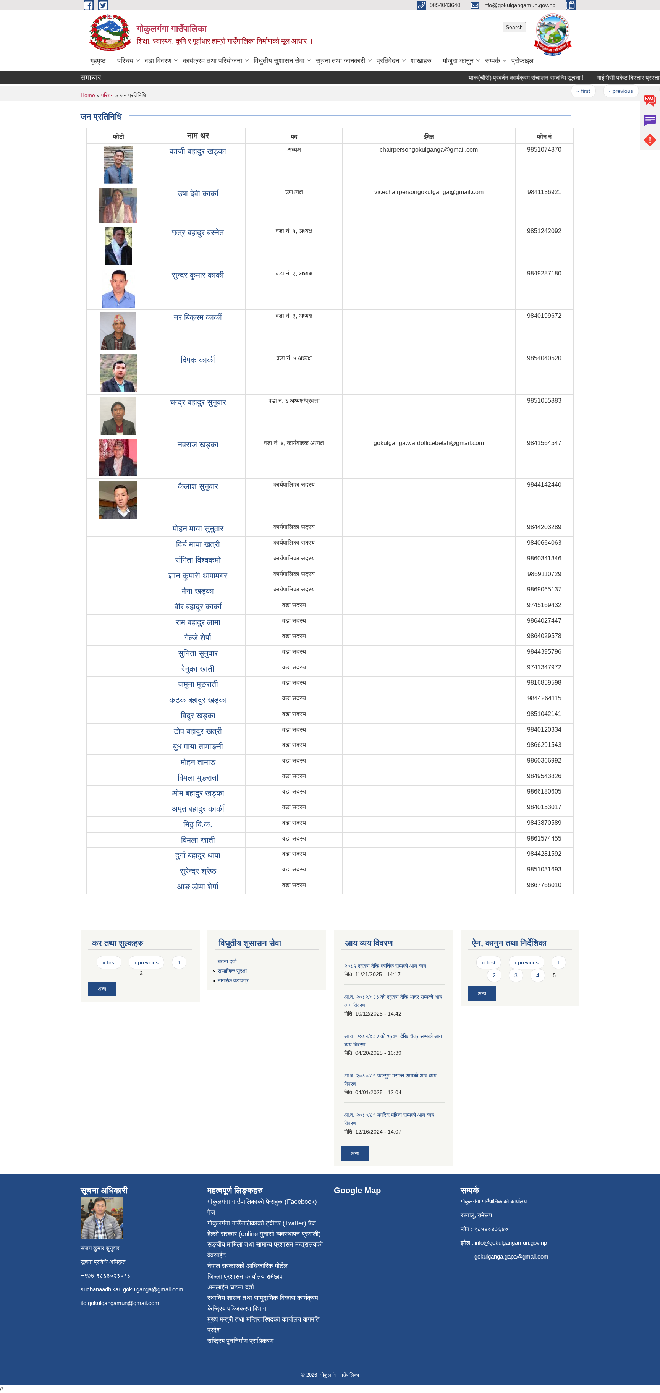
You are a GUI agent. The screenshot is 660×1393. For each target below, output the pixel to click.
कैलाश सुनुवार (198, 486)
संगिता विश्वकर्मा (198, 560)
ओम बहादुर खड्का (198, 793)
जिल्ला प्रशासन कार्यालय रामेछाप (245, 1276)
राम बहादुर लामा (198, 622)
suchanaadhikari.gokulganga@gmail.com (132, 1289)
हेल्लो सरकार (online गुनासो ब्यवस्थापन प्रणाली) (264, 1234)
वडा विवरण (158, 61)
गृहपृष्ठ (98, 61)
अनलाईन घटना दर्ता (230, 1287)
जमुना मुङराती (198, 684)
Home (88, 95)
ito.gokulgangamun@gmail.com (120, 1303)
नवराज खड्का (198, 444)
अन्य (102, 989)
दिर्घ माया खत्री (198, 544)
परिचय (125, 61)
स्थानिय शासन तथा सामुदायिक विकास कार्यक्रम (262, 1298)
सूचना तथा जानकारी (340, 61)
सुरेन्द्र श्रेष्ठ (198, 871)
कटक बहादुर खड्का (198, 699)
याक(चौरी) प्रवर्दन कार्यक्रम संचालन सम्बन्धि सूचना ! (512, 78)
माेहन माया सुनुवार (198, 528)
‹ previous (607, 91)
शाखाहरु (421, 61)
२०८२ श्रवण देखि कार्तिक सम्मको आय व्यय (385, 966)
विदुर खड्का (198, 715)
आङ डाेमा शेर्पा (197, 886)
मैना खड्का (198, 590)
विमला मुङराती (198, 777)
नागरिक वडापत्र (233, 980)
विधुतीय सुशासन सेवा (279, 61)
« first (569, 91)
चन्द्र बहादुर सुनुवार (198, 402)
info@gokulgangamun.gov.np (511, 1242)
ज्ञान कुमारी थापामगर (197, 575)
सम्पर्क (492, 61)
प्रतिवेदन (388, 61)
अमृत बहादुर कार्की (198, 808)
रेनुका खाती (197, 668)
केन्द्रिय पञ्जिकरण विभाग (236, 1308)
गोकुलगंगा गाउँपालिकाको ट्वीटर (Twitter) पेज (261, 1223)
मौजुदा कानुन (458, 61)
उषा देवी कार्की (198, 193)
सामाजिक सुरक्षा (232, 971)
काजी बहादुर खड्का (198, 151)
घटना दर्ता (227, 961)
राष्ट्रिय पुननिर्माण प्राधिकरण (240, 1340)
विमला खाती (198, 840)
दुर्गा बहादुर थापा (197, 855)
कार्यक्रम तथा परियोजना (212, 61)
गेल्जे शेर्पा (197, 637)
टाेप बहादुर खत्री (198, 731)
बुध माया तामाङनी (198, 746)
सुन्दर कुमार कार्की (198, 275)
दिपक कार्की (198, 359)
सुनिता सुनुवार (198, 653)
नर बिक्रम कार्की (198, 317)
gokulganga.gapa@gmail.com (511, 1256)
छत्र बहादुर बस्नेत (198, 232)
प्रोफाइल (522, 61)
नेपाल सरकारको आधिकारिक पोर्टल (247, 1266)
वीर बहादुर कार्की (198, 606)
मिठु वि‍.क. (197, 824)
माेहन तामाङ (198, 762)
